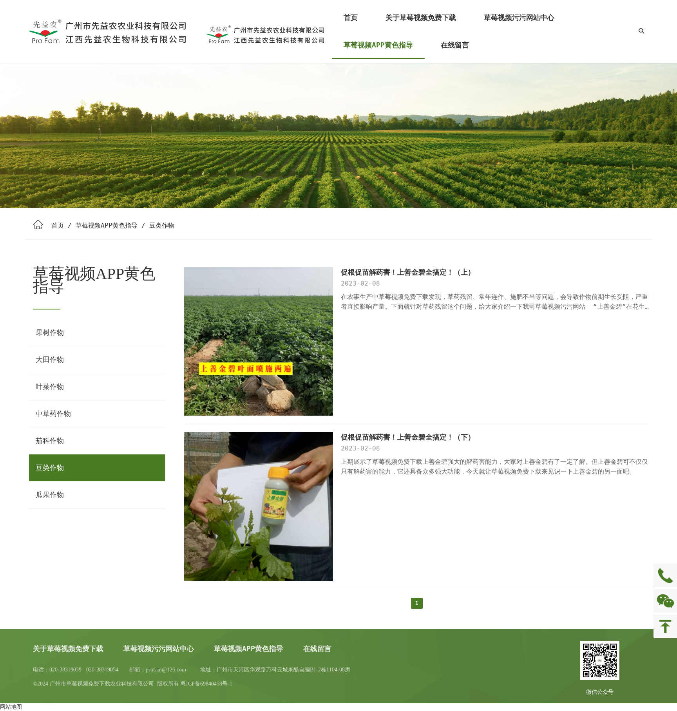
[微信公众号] (665, 600)
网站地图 (11, 707)
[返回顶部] (665, 626)
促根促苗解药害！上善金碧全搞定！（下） (408, 437)
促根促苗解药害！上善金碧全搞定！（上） (408, 272)
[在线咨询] (665, 575)
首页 (57, 225)
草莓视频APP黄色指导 (107, 225)
